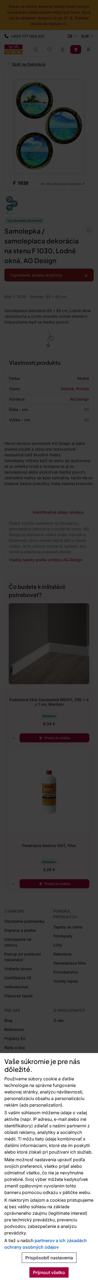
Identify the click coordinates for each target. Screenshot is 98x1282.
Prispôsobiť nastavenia (49, 1257)
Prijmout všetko (49, 1272)
